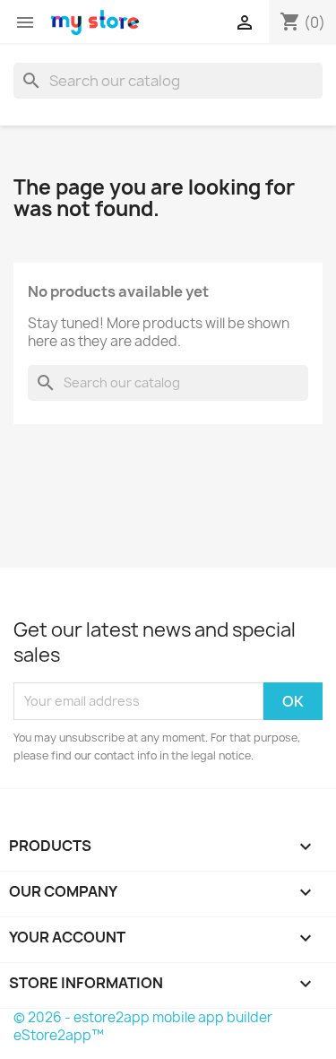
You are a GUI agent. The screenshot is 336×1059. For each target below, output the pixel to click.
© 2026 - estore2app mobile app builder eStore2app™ (142, 1026)
